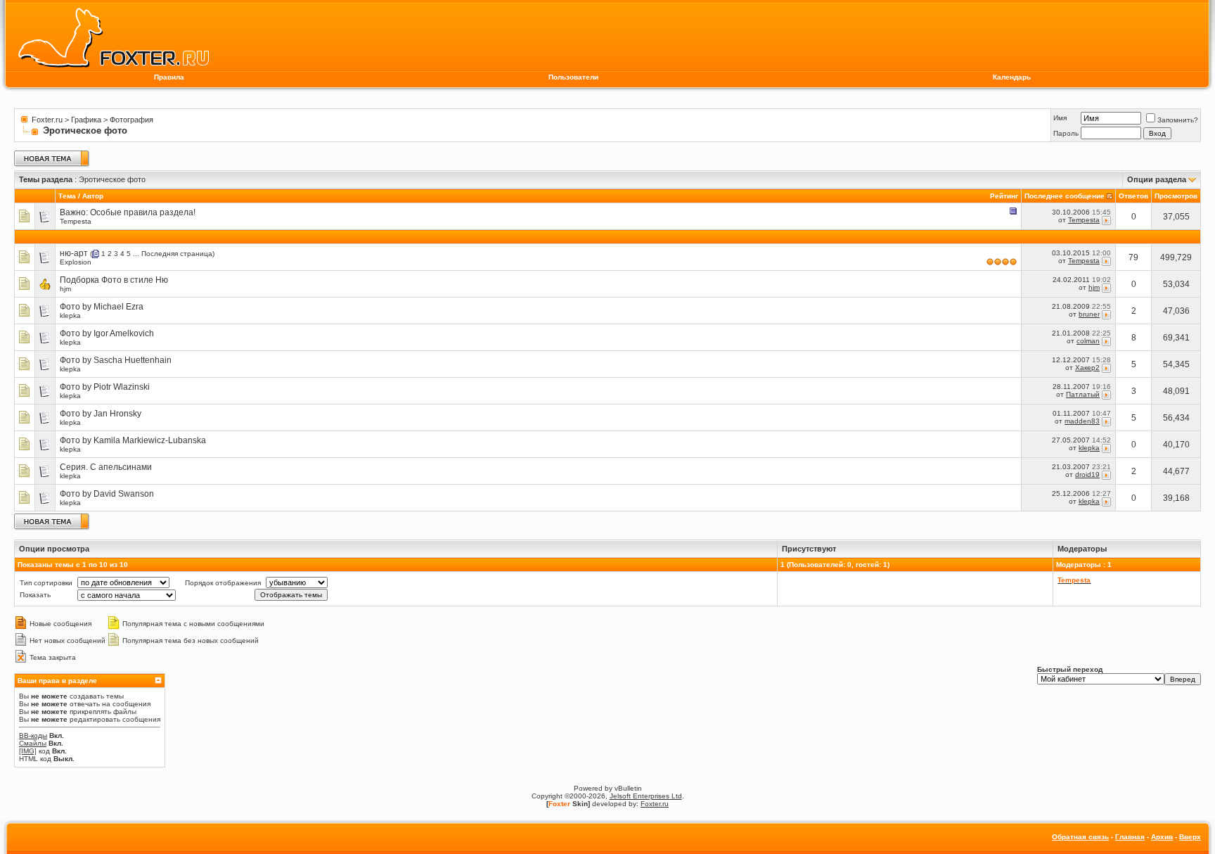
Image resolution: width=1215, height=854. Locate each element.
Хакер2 (1087, 367)
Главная (1130, 837)
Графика (86, 119)
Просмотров (1176, 196)
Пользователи (573, 77)
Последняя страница (176, 253)
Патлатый (1083, 394)
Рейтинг (1004, 196)
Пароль (1066, 133)
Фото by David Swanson (107, 494)
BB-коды (33, 735)
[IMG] (28, 751)
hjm (65, 289)
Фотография (131, 119)
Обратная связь (1080, 837)
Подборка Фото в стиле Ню (114, 280)
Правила (169, 77)
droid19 (1087, 474)
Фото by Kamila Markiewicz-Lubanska (133, 440)
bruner (1089, 314)
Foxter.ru (47, 119)
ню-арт (74, 253)
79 (1133, 257)
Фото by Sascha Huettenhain (116, 360)
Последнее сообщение (1064, 196)
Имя (1060, 118)
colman (1088, 341)
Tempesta (75, 221)
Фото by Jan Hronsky (100, 414)
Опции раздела (1156, 179)
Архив (1162, 837)
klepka (70, 315)
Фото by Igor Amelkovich (107, 333)
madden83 (1082, 421)
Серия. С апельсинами (106, 467)
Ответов (1133, 196)
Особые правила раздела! (142, 212)
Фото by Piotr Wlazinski (105, 387)
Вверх (1190, 837)
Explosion (75, 262)
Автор (92, 196)
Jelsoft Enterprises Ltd (646, 796)
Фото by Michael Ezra (101, 307)
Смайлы (32, 743)
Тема (67, 196)
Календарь (1012, 77)
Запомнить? (1177, 120)
